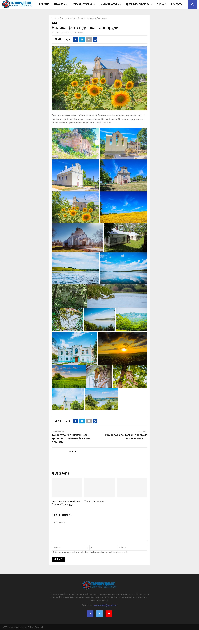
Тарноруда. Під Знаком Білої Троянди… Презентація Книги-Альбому (71, 438)
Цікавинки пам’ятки (137, 4)
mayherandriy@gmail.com (105, 605)
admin (56, 32)
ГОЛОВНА (44, 4)
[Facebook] (90, 613)
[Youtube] (109, 613)
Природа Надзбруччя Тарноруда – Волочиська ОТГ (126, 437)
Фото (54, 22)
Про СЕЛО (59, 4)
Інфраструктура (109, 4)
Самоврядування (82, 4)
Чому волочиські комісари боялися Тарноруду (66, 502)
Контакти (176, 4)
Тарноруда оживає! (94, 501)
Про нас (161, 4)
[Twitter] (99, 613)
